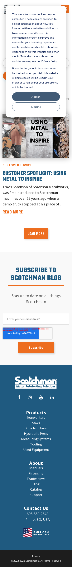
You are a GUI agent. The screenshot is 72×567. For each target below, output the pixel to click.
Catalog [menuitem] (36, 489)
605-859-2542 (37, 513)
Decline (36, 106)
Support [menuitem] (36, 494)
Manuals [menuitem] (36, 468)
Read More (12, 211)
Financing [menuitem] (36, 473)
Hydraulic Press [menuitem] (36, 433)
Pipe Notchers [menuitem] (36, 428)
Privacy (36, 556)
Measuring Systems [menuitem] (36, 439)
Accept (36, 96)
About (36, 463)
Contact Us (36, 508)
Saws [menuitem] (36, 423)
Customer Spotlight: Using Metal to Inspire (34, 176)
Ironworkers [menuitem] (36, 417)
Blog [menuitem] (36, 484)
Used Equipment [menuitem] (36, 449)
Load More (36, 233)
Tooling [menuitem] (36, 444)
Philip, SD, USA (37, 519)
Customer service (16, 165)
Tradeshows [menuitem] (36, 478)
